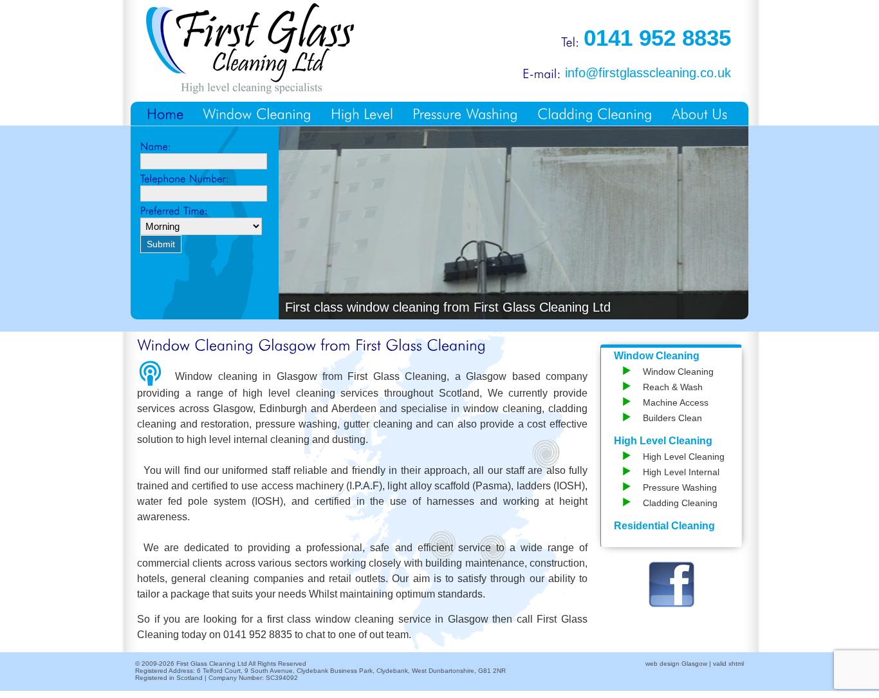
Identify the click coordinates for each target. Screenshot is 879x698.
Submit (161, 244)
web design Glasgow (676, 663)
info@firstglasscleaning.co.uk (648, 73)
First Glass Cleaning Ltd (211, 663)
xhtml (736, 663)
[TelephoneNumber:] (204, 179)
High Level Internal (681, 472)
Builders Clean (672, 418)
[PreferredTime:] (204, 211)
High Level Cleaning (663, 440)
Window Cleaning (656, 355)
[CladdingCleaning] (595, 113)
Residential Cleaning (664, 525)
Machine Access (675, 402)
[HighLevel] (362, 113)
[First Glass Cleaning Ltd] (249, 47)
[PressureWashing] (465, 113)
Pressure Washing (680, 487)
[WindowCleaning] (257, 113)
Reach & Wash (673, 387)
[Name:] (204, 147)
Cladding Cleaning (680, 503)
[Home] (165, 113)
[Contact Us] (699, 113)
